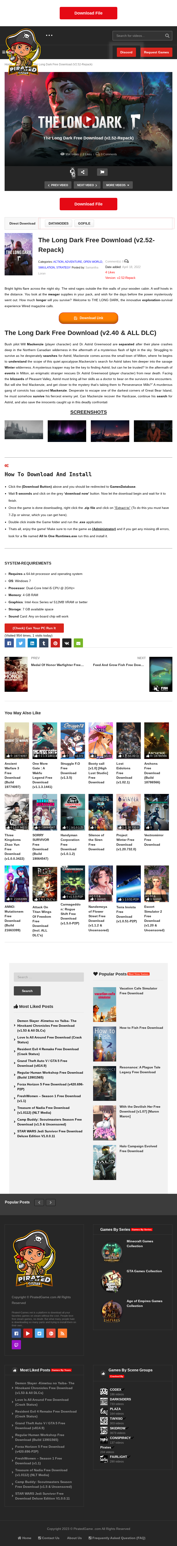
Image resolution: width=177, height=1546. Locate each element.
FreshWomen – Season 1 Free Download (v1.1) (49, 1098)
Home (26, 1538)
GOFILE (84, 223)
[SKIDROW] (104, 1430)
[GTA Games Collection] (111, 1281)
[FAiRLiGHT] (104, 1459)
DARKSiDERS (120, 1399)
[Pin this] (55, 643)
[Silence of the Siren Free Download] (100, 812)
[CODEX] (104, 1392)
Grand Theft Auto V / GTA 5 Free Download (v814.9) (42, 1063)
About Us (74, 1538)
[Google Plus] (51, 1333)
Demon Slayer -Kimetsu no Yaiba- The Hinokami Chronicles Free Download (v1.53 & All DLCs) (47, 1025)
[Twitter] (39, 1333)
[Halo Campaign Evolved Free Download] (104, 1162)
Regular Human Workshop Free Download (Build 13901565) (50, 1075)
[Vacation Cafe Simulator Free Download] (104, 1004)
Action (58, 261)
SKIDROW (117, 1428)
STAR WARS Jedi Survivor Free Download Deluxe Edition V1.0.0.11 (50, 1133)
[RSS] (62, 1333)
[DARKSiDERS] (104, 1401)
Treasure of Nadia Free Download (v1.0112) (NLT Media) (43, 1110)
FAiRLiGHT (118, 1457)
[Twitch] (16, 1344)
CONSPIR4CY (120, 1438)
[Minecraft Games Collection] (111, 1251)
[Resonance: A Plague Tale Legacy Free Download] (104, 1083)
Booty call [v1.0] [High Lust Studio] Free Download (98, 773)
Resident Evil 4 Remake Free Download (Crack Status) (48, 1051)
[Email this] (78, 643)
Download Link (91, 318)
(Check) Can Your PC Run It (34, 628)
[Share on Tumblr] (43, 643)
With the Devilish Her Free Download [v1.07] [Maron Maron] (140, 1111)
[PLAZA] (104, 1411)
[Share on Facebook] (9, 643)
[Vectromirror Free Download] (156, 812)
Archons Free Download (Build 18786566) (152, 773)
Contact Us (50, 1538)
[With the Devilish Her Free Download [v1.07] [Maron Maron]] (104, 1122)
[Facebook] (16, 1333)
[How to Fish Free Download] (104, 1044)
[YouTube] (27, 1333)
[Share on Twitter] (20, 643)
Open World (92, 261)
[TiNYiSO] (104, 1421)
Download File (88, 13)
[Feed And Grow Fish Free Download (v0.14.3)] (132, 674)
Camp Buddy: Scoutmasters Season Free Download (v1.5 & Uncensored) (49, 1122)
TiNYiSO (116, 1418)
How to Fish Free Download (141, 1028)
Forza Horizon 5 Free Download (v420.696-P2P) (50, 1086)
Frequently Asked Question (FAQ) (118, 1538)
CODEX (115, 1389)
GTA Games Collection (144, 1271)
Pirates (105, 1447)
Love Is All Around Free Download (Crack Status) (49, 1039)
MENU (10, 52)
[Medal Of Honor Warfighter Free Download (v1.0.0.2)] (44, 674)
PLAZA (115, 1409)
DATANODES (58, 223)
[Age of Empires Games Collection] (111, 1311)
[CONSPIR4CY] (104, 1440)
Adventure (73, 261)
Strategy (63, 267)
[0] (73, 175)
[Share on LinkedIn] (32, 643)
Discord (126, 52)
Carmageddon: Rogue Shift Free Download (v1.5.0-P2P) (71, 914)
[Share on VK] (66, 643)
